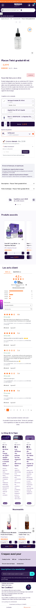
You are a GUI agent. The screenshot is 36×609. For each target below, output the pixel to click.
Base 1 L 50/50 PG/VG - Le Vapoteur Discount (20, 116)
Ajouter (14, 257)
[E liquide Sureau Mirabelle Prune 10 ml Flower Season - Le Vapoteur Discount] (9, 522)
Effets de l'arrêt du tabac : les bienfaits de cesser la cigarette (30, 458)
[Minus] (6, 253)
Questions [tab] (17, 272)
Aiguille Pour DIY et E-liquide (16, 110)
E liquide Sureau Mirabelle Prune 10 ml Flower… (8, 533)
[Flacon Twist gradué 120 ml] (19, 22)
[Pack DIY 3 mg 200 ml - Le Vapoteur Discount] (14, 231)
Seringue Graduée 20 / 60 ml (16, 100)
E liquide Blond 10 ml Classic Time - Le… (25, 533)
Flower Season (4, 537)
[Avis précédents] (4, 409)
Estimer (25, 152)
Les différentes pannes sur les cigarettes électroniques (18, 457)
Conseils (17, 503)
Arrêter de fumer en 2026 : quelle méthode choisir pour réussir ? (6, 457)
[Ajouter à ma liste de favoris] (32, 53)
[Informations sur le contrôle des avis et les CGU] (26, 285)
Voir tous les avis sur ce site (18, 287)
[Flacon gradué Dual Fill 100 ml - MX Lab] (16, 22)
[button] (33, 5)
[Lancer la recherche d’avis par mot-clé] (31, 309)
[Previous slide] (2, 531)
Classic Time (22, 537)
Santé (5, 503)
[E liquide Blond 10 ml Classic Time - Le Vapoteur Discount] (27, 522)
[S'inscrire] (32, 574)
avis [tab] (7, 272)
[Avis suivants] (31, 410)
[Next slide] (33, 531)
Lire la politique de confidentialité (9, 601)
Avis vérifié (7, 317)
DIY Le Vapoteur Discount (10, 248)
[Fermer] (1, 13)
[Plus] (23, 253)
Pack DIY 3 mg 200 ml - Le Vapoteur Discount (12, 244)
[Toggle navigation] (1, 5)
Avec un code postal (8, 149)
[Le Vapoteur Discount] (16, 5)
